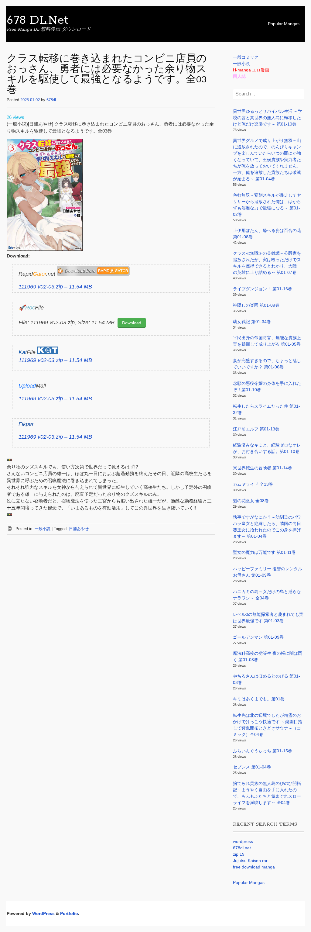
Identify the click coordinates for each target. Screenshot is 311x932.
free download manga (254, 867)
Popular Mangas (283, 23)
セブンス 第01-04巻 (252, 767)
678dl (51, 100)
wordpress (243, 841)
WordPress (43, 913)
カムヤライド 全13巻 (253, 484)
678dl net (242, 847)
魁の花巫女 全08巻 (251, 500)
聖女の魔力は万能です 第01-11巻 (264, 552)
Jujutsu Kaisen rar (250, 860)
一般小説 (42, 528)
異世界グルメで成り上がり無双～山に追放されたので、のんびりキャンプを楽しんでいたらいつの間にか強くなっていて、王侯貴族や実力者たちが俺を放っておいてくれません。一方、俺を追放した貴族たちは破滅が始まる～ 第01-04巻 (267, 159)
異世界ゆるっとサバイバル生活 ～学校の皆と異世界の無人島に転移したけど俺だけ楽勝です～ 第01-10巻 (267, 117)
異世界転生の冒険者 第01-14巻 (262, 467)
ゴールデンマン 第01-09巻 (258, 637)
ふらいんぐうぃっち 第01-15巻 (262, 750)
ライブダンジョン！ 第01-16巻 (262, 288)
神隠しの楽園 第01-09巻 (256, 305)
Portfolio (69, 913)
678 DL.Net (37, 20)
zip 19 (238, 854)
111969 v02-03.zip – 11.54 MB (55, 287)
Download (131, 322)
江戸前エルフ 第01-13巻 (256, 428)
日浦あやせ (79, 528)
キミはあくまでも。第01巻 (259, 698)
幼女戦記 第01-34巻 (252, 321)
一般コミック (245, 57)
